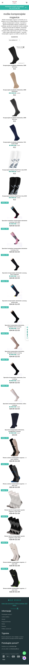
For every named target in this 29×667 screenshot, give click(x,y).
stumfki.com (7, 653)
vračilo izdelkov (5, 616)
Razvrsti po (14, 37)
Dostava (4, 626)
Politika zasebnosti (6, 628)
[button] (12, 93)
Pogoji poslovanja (6, 621)
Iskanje (3, 619)
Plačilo (3, 624)
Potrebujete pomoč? (7, 614)
